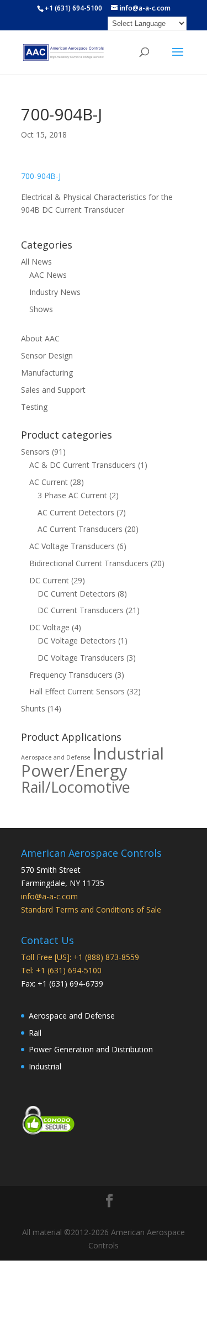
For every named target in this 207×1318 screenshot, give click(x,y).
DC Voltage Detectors (77, 640)
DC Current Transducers (81, 610)
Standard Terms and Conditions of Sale (91, 909)
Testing (34, 407)
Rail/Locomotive (75, 787)
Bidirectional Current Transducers (88, 563)
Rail (35, 1032)
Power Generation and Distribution (91, 1049)
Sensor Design (47, 355)
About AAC (40, 338)
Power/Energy (74, 771)
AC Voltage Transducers (72, 546)
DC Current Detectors (76, 593)
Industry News (55, 292)
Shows (41, 309)
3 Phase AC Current (72, 495)
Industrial (128, 753)
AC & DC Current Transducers (82, 465)
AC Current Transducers (80, 529)
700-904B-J (41, 176)
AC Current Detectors (76, 512)
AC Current (48, 482)
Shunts (33, 708)
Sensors (35, 451)
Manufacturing (47, 372)
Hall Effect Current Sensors (77, 691)
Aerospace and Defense (56, 757)
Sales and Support (53, 389)
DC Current (49, 580)
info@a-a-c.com (49, 896)
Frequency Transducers (71, 674)
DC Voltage (49, 627)
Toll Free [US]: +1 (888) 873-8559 (80, 957)
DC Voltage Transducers (81, 657)
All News (36, 261)
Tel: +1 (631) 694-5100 (61, 970)
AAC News (48, 275)
